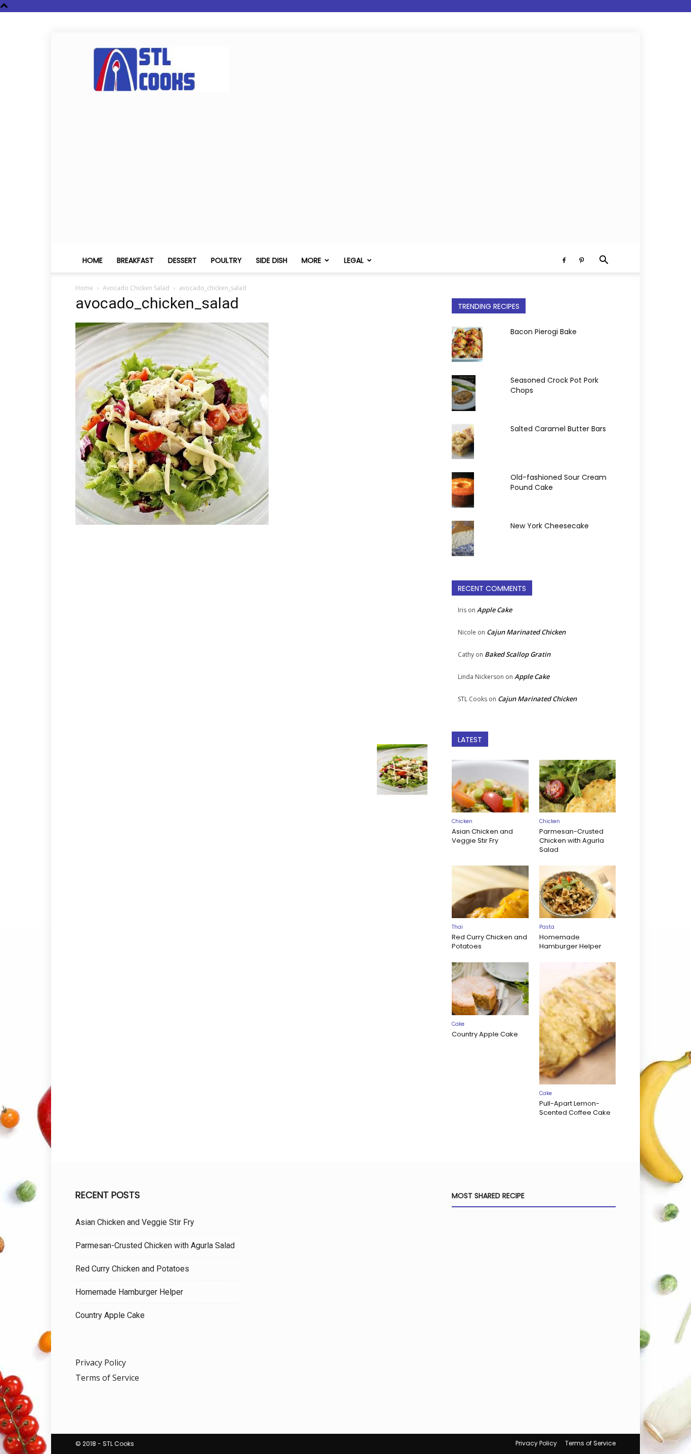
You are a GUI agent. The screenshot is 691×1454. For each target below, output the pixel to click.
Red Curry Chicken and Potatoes (489, 941)
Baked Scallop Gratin (517, 654)
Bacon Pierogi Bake (543, 332)
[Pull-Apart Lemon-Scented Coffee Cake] (577, 1023)
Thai (457, 927)
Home (92, 260)
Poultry (226, 260)
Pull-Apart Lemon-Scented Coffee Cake (575, 1108)
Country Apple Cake (485, 1034)
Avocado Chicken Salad (136, 288)
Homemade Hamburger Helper (570, 941)
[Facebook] (564, 260)
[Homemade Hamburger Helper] (577, 892)
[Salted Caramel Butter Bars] (463, 441)
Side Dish (271, 260)
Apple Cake (494, 609)
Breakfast (135, 260)
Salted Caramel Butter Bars (558, 429)
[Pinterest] (581, 260)
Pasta (546, 927)
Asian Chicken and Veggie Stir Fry (482, 836)
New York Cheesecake (549, 526)
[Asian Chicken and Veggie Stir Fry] (490, 786)
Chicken (462, 821)
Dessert (182, 260)
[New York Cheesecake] (463, 538)
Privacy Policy (100, 1362)
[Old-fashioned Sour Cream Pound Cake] (463, 490)
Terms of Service (107, 1377)
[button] (603, 260)
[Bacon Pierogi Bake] (467, 344)
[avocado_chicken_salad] (172, 522)
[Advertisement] (345, 172)
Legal (354, 260)
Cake (458, 1024)
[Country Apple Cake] (490, 988)
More (311, 260)
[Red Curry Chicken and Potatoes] (490, 892)
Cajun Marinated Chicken (526, 632)
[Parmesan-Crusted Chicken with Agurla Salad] (577, 786)
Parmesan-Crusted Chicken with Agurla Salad (571, 840)
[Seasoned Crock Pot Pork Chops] (464, 393)
